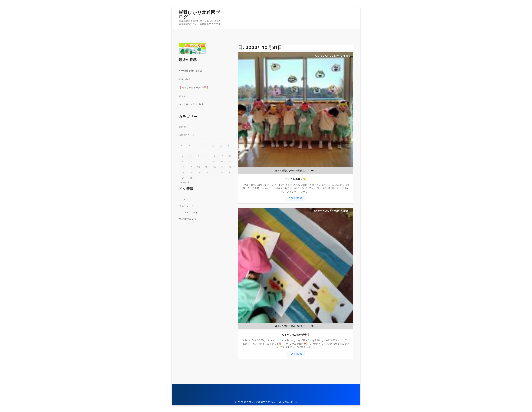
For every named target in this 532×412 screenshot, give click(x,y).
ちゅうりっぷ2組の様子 (191, 104)
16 (182, 167)
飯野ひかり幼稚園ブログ (199, 14)
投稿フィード (186, 205)
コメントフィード (188, 212)
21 (222, 167)
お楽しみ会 (185, 79)
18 (198, 167)
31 (190, 178)
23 (182, 172)
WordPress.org (187, 219)
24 (190, 172)
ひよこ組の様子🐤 (296, 179)
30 (182, 178)
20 (214, 167)
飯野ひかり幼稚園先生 (293, 170)
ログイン (184, 199)
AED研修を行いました (191, 70)
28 (222, 172)
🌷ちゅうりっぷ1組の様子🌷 (194, 87)
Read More (295, 198)
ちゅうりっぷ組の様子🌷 (296, 334)
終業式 (182, 95)
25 (198, 172)
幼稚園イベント (187, 134)
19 (206, 167)
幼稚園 (182, 127)
